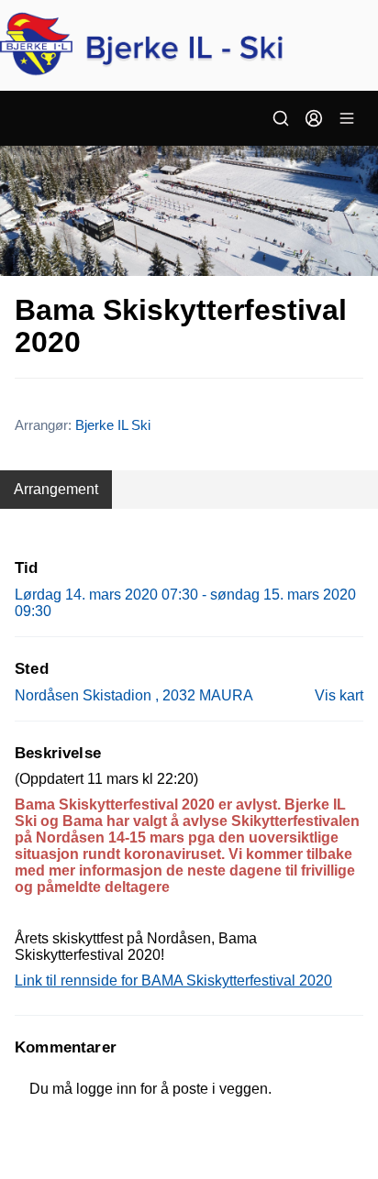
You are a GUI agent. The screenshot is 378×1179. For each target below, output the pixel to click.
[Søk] (280, 118)
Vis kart (339, 695)
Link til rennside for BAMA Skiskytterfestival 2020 (173, 980)
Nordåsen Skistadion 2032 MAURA (134, 695)
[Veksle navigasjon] (346, 118)
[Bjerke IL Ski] (189, 45)
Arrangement (56, 489)
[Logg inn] (313, 118)
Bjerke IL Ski (112, 425)
